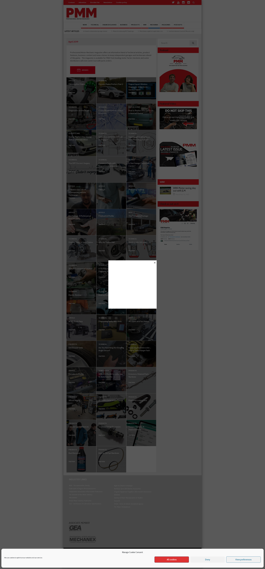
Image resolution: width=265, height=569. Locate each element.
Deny (207, 559)
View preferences (243, 559)
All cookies (172, 559)
